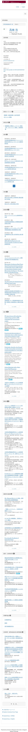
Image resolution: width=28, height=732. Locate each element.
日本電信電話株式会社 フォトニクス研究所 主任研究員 (14, 155)
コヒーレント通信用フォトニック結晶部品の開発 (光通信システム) (14, 406)
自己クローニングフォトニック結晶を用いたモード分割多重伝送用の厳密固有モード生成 (14, 578)
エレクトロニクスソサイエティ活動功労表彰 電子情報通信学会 (14, 258)
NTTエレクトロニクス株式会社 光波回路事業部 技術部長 (14, 161)
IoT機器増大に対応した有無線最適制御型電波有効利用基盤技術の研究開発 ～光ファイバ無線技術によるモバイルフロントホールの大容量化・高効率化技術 (14, 650)
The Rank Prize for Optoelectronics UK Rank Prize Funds (14, 282)
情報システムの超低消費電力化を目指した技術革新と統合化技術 (14, 678)
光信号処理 (17, 115)
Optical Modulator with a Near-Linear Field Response (12, 368)
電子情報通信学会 (9, 626)
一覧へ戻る (14, 704)
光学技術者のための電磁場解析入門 (14, 528)
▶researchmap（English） (8, 719)
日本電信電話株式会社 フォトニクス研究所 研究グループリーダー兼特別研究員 (14, 141)
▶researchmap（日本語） (8, 716)
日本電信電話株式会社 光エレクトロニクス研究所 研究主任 (14, 168)
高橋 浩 (13, 30)
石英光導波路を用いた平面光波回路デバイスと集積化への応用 (14, 568)
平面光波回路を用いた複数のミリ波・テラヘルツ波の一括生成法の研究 (14, 637)
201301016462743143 (9, 60)
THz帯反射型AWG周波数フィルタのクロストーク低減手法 (14, 589)
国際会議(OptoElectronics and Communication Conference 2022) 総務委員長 (14, 242)
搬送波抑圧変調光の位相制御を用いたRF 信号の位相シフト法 (14, 558)
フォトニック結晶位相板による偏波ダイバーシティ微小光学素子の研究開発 (14, 666)
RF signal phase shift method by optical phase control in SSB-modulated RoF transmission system (13, 318)
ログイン (23, 3)
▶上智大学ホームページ (8, 709)
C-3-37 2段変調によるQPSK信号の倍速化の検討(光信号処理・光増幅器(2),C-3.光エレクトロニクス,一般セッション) (14, 420)
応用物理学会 (8, 619)
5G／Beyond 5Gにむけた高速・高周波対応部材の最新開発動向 (14, 499)
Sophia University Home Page (10, 712)
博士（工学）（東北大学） (11, 693)
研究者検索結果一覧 (8, 24)
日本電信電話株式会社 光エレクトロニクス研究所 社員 (14, 180)
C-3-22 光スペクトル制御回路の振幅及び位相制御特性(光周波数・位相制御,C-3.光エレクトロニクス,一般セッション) (14, 476)
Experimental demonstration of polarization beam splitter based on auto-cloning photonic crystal (14, 334)
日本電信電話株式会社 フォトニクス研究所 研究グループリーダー (14, 149)
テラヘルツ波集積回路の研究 (12, 660)
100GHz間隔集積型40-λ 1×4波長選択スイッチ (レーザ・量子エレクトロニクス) (14, 453)
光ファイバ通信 (8, 117)
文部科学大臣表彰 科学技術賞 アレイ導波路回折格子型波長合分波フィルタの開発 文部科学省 (14, 292)
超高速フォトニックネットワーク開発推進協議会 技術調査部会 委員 (14, 228)
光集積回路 (11, 115)
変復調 (5, 115)
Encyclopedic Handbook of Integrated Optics (12, 538)
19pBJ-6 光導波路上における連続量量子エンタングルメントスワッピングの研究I (14, 384)
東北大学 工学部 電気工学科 (12, 204)
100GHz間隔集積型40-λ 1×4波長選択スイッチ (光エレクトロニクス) (14, 432)
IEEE (6, 623)
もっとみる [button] (14, 246)
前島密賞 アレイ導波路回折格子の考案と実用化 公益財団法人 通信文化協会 (14, 302)
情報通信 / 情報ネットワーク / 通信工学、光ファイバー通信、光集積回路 (14, 127)
